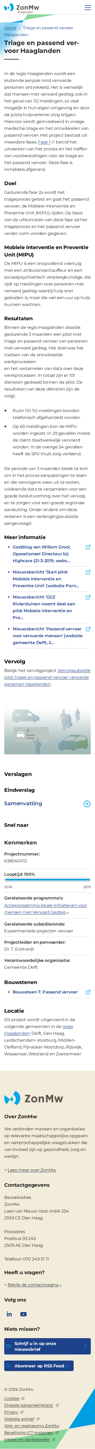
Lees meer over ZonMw (32, 1170)
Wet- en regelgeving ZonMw (31, 1425)
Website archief (19, 1418)
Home (10, 27)
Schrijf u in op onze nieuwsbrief (35, 1346)
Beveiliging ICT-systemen (28, 1432)
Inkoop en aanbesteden (27, 1439)
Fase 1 (44, 142)
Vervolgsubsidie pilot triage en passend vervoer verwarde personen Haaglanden (47, 677)
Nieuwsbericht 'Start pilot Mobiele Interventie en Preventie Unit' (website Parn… (46, 579)
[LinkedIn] (9, 1314)
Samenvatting (23, 803)
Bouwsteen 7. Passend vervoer (45, 992)
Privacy (11, 1412)
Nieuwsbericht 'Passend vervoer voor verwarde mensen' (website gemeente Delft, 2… (48, 635)
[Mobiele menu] (88, 7)
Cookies (11, 1398)
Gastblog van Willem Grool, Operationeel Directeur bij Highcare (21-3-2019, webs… (42, 554)
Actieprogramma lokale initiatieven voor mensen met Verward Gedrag (45, 909)
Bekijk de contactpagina (33, 1284)
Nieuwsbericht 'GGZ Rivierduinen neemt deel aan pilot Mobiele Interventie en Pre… (44, 607)
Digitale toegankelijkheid (29, 1405)
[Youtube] (23, 1314)
